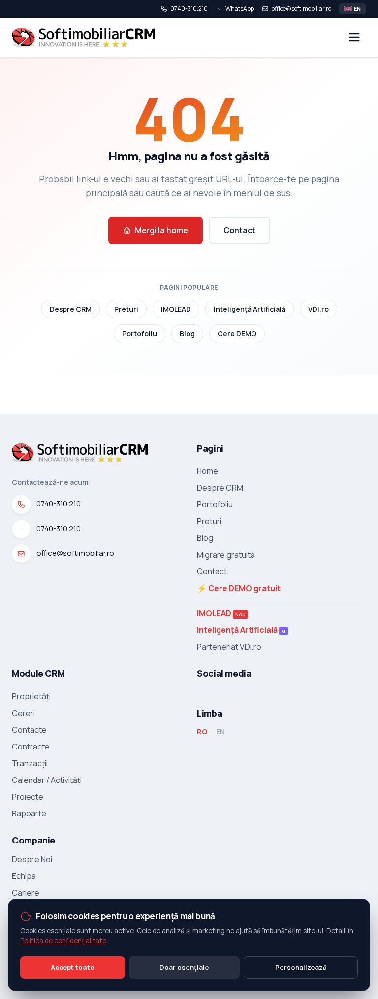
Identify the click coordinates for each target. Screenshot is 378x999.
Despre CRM (71, 308)
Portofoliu (139, 333)
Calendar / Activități (47, 780)
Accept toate (72, 967)
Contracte (31, 746)
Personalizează (301, 967)
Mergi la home (161, 230)
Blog (187, 333)
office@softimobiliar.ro (301, 9)
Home (207, 471)
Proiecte (27, 796)
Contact (239, 230)
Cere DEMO (237, 333)
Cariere (25, 892)
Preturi (126, 308)
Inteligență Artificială (249, 308)
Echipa (24, 876)
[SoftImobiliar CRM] (83, 37)
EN (220, 731)
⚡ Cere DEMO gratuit (239, 588)
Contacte (29, 729)
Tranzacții (30, 763)
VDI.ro (318, 308)
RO (202, 731)
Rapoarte (29, 813)
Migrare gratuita (226, 554)
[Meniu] (354, 37)
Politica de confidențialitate (63, 941)
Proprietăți (31, 696)
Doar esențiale (184, 967)
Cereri (23, 713)
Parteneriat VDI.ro (229, 646)
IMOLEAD (176, 308)
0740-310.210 (189, 9)
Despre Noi (32, 859)
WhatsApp (239, 9)
